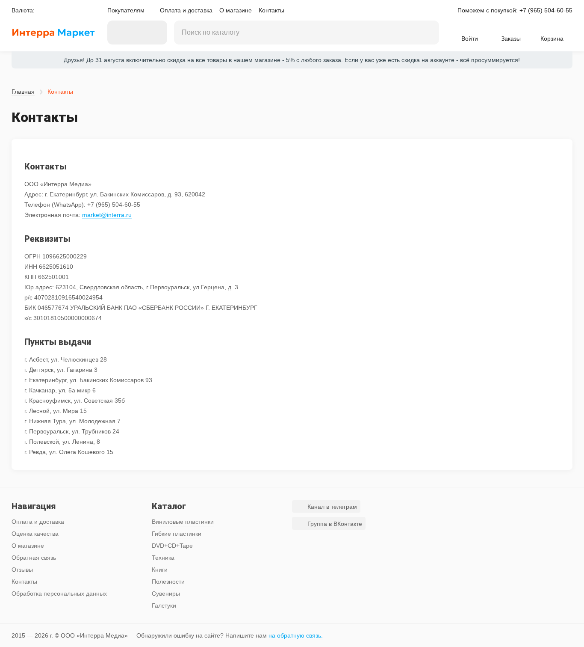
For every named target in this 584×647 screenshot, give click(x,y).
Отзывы (22, 569)
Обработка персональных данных (59, 593)
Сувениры (166, 593)
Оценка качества (35, 533)
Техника (163, 557)
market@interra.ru (107, 214)
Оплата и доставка (186, 10)
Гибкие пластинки (176, 533)
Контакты (271, 10)
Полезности (168, 581)
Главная (23, 91)
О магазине (235, 10)
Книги (160, 569)
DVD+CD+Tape (172, 545)
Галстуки (164, 605)
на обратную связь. (295, 635)
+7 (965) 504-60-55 (545, 10)
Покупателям (126, 10)
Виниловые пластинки (183, 521)
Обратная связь (34, 557)
